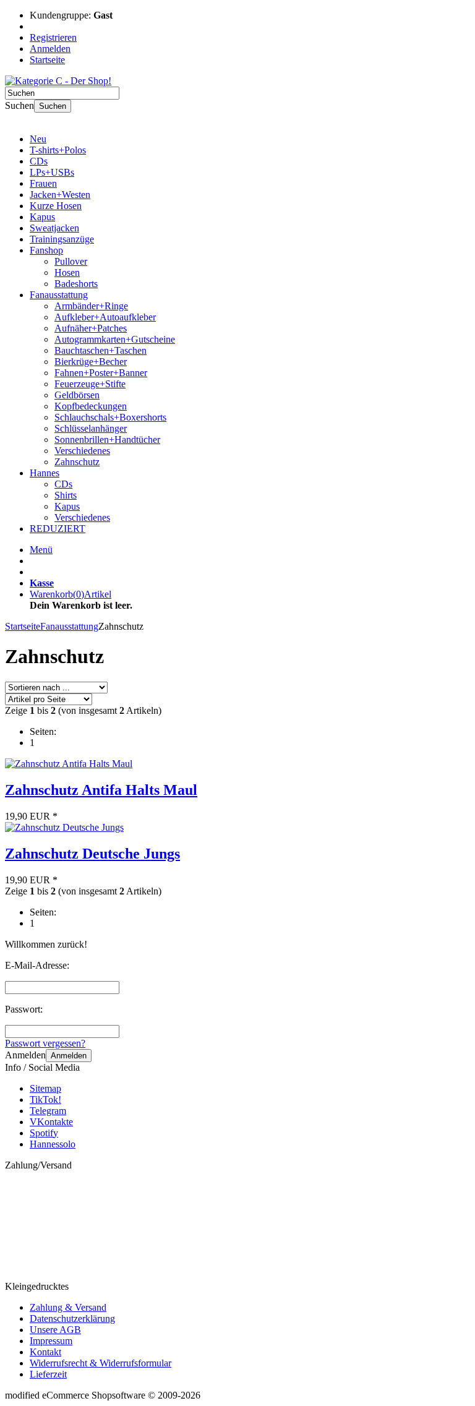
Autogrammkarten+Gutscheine (114, 339)
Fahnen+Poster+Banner (100, 372)
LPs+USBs (52, 172)
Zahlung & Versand (68, 1307)
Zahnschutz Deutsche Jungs (92, 854)
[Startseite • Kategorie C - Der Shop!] (58, 80)
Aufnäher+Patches (90, 328)
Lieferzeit (48, 1374)
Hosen (67, 272)
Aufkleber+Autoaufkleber (105, 317)
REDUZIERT (57, 528)
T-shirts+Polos (58, 150)
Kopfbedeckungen (90, 406)
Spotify (44, 1133)
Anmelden (69, 1055)
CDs (39, 161)
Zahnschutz (77, 462)
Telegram (48, 1110)
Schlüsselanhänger (90, 428)
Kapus (42, 217)
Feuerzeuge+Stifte (90, 384)
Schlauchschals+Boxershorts (110, 417)
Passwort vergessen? (45, 1043)
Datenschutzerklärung (72, 1318)
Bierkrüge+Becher (90, 361)
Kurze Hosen (56, 205)
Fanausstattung (59, 294)
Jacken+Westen (60, 194)
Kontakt (45, 1352)
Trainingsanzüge (62, 239)
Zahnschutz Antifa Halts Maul (101, 790)
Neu (38, 139)
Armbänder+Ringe (91, 306)
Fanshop (46, 250)
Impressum (51, 1340)
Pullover (70, 261)
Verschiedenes (82, 450)
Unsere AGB (55, 1329)
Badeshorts (76, 283)
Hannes (44, 473)
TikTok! (45, 1099)
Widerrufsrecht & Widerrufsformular (100, 1363)
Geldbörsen (77, 395)
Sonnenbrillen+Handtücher (107, 439)
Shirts (65, 495)
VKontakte (51, 1122)
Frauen (43, 183)
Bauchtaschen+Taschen (100, 350)
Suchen (52, 106)
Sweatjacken (54, 228)
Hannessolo (52, 1144)
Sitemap (45, 1088)
